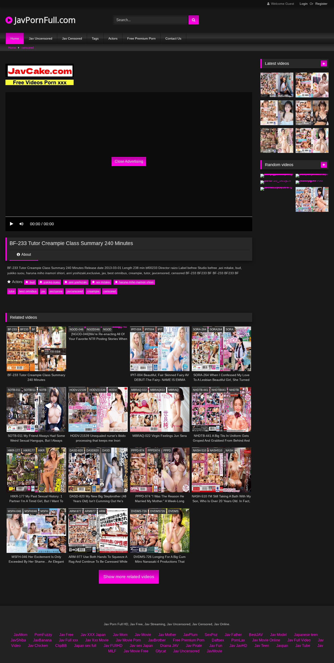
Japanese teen (306, 635)
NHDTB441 (219, 390)
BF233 (24, 329)
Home (14, 38)
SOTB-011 (14, 390)
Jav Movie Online (266, 640)
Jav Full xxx (68, 640)
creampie (93, 291)
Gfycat (161, 651)
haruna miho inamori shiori (136, 282)
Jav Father (233, 635)
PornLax (238, 640)
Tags (95, 38)
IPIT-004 (136, 329)
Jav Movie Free (136, 651)
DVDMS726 (157, 511)
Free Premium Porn (141, 38)
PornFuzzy (43, 635)
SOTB (42, 390)
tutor (12, 291)
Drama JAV (169, 646)
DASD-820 (76, 450)
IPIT (160, 329)
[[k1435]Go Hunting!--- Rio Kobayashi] (312, 182)
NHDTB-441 (200, 390)
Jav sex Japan (141, 646)
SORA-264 (199, 329)
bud (32, 282)
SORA (229, 329)
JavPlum (190, 635)
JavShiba (18, 640)
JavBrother (157, 640)
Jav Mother (167, 635)
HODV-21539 (78, 390)
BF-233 (12, 329)
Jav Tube (302, 646)
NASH (229, 450)
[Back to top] (320, 649)
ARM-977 (75, 511)
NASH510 (216, 450)
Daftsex (218, 640)
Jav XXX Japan (93, 635)
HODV (113, 390)
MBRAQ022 (157, 390)
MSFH (44, 511)
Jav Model (278, 635)
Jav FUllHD (113, 646)
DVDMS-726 (139, 511)
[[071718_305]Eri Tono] (276, 182)
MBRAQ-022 (139, 390)
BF (33, 329)
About (26, 254)
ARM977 (90, 511)
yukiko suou (51, 282)
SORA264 (216, 329)
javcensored (75, 291)
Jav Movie (143, 635)
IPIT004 (149, 329)
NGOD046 (93, 329)
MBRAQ (173, 390)
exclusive (56, 291)
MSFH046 (31, 511)
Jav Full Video (299, 640)
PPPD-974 (137, 450)
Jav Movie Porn (128, 640)
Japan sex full (85, 646)
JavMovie (214, 651)
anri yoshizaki (77, 282)
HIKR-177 (14, 450)
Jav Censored (72, 38)
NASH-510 (199, 450)
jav (43, 291)
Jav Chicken (38, 646)
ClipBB (61, 646)
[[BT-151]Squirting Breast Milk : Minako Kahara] (276, 189)
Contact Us (173, 38)
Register (321, 3)
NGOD (107, 329)
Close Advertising (129, 161)
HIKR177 (29, 450)
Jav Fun (215, 646)
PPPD (167, 450)
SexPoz (211, 635)
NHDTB (234, 390)
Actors (112, 38)
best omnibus (28, 291)
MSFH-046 (14, 511)
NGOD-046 (76, 329)
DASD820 (92, 450)
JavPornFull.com (44, 19)
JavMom (20, 635)
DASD (106, 450)
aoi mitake (102, 282)
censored (28, 47)
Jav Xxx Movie (97, 640)
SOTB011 (30, 390)
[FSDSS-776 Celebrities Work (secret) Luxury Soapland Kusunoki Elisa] (312, 112)
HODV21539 (97, 390)
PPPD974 (154, 450)
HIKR (41, 450)
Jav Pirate (194, 646)
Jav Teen (261, 646)
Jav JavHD (238, 646)
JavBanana (42, 640)
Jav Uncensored (40, 38)
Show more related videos (128, 576)
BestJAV (256, 635)
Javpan (282, 646)
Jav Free (66, 635)
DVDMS (173, 511)
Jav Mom (120, 635)
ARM (102, 511)
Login (304, 3)
